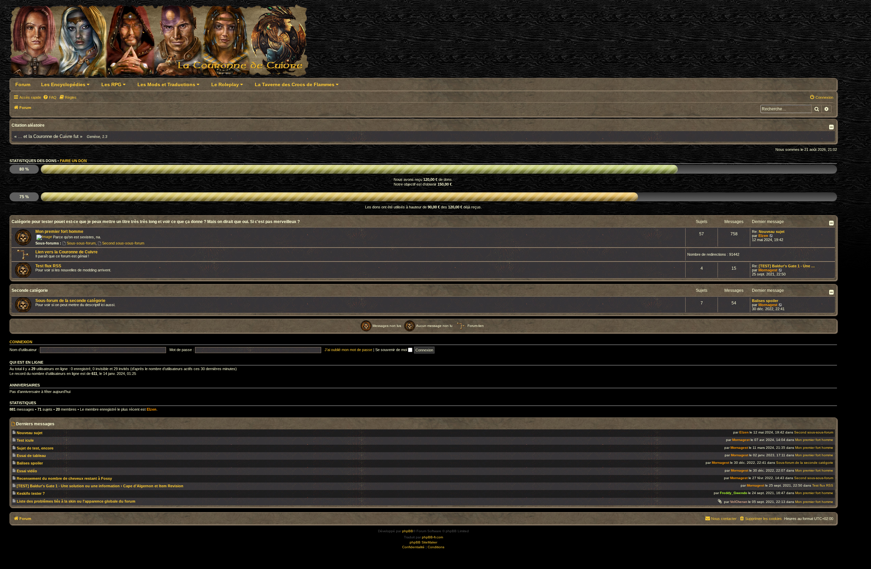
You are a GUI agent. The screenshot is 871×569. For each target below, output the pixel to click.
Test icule (25, 440)
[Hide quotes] (832, 127)
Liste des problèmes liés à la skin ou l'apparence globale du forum (76, 501)
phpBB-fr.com (432, 537)
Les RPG (112, 84)
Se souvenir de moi (391, 350)
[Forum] (163, 43)
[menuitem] (49, 97)
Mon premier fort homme (59, 232)
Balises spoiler (765, 301)
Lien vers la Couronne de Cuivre (66, 252)
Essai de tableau (31, 456)
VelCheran (738, 502)
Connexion (21, 342)
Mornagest (767, 270)
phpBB (407, 531)
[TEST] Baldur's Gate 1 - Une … (787, 266)
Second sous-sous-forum (123, 243)
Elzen (763, 236)
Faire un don (73, 161)
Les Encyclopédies (64, 84)
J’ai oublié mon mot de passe (348, 350)
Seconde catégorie (30, 290)
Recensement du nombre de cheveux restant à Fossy (64, 478)
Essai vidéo (27, 471)
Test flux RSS (48, 266)
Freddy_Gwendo (733, 493)
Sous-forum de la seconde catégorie (70, 301)
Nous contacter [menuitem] (724, 519)
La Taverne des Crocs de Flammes (295, 84)
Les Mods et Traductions (167, 84)
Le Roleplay (225, 84)
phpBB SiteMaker (423, 542)
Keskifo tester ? (31, 493)
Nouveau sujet (772, 232)
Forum (22, 84)
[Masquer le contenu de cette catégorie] (832, 223)
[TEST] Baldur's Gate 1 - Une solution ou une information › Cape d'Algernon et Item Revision (100, 486)
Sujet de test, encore (35, 448)
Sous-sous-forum (81, 243)
